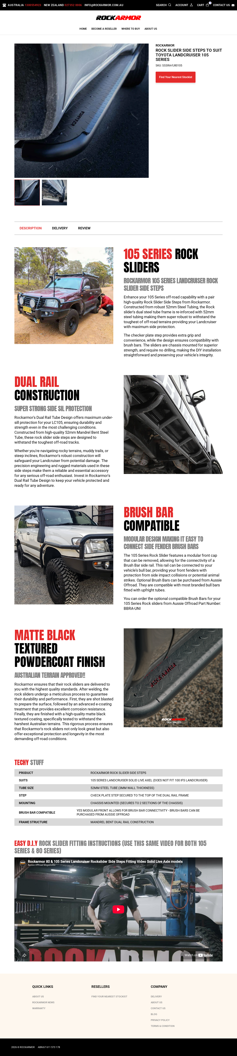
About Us (38, 996)
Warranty (38, 1008)
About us (156, 1002)
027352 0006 (73, 5)
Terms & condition (163, 1026)
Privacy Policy (160, 1020)
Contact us (158, 1008)
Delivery (156, 996)
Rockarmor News (43, 1002)
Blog (154, 1014)
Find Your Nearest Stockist (175, 77)
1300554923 (33, 5)
